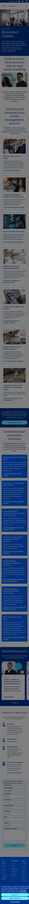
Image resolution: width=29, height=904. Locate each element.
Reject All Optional (14, 898)
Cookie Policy (23, 891)
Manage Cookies (15, 902)
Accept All (14, 895)
